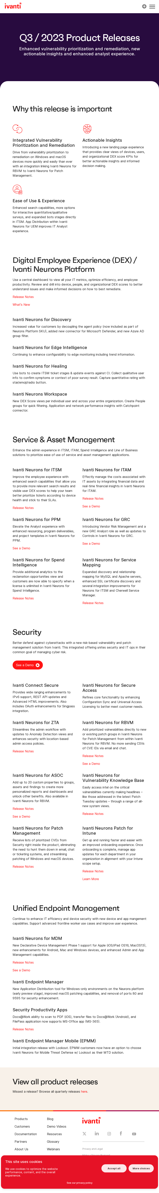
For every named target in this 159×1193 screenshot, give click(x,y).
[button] (152, 6)
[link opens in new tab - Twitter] (84, 1134)
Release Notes (23, 297)
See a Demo (91, 506)
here (84, 1091)
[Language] (143, 6)
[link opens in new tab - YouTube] (134, 1134)
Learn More (90, 879)
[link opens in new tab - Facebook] (121, 1134)
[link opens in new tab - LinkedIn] (97, 1134)
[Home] (13, 6)
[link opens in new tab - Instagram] (109, 1134)
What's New (21, 304)
